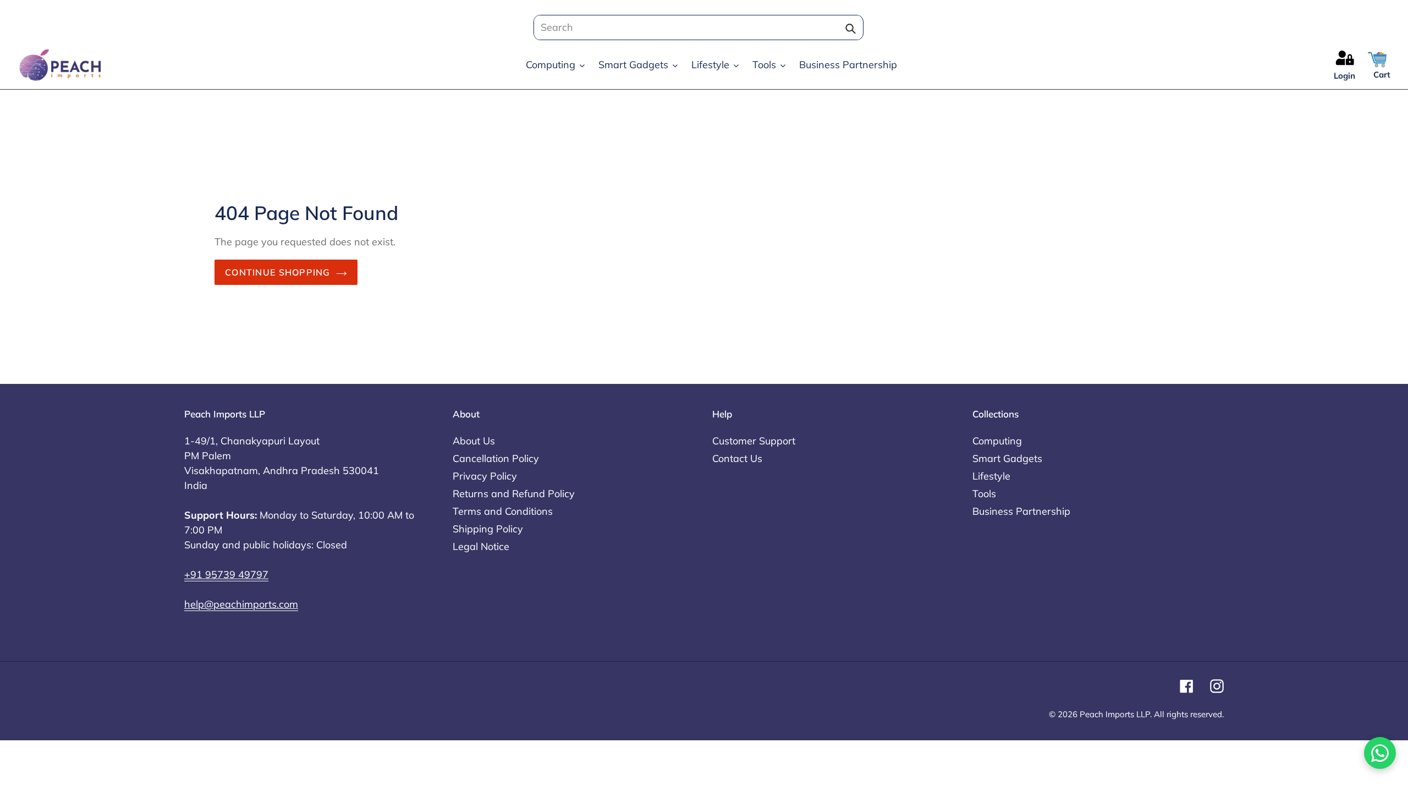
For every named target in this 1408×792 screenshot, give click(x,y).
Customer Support (753, 441)
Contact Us (737, 458)
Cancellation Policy (496, 458)
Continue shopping (278, 272)
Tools (984, 493)
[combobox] (695, 27)
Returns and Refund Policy (514, 493)
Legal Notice (481, 546)
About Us (474, 441)
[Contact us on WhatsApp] (1380, 753)
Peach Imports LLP (1115, 714)
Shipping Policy (488, 528)
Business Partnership (1021, 511)
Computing (997, 441)
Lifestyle (991, 476)
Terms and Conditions (503, 511)
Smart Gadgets (1007, 458)
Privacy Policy (485, 476)
